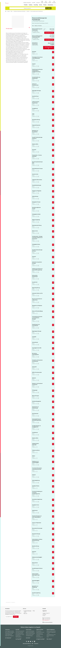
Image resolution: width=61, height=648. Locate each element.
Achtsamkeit (34, 366)
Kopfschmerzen (35, 510)
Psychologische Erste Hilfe (36, 347)
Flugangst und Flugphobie (36, 190)
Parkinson (34, 474)
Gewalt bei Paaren (35, 96)
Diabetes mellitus (35, 144)
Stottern (33, 455)
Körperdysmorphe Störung (36, 225)
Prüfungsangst (34, 390)
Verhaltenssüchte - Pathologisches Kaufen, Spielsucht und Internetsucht (37, 237)
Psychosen (34, 256)
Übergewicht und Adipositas (37, 305)
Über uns (25, 613)
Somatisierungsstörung (36, 592)
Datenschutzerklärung (27, 643)
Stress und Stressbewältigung (37, 311)
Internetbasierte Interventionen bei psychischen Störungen (37, 317)
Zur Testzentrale (8, 637)
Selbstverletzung (35, 196)
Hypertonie (34, 551)
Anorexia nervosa (35, 174)
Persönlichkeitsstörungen (36, 185)
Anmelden (16, 616)
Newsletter (38, 2)
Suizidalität (34, 336)
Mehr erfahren (49, 639)
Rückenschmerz (35, 562)
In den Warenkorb (48, 32)
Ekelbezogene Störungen (36, 90)
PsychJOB (33, 2)
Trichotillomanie (35, 432)
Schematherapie (35, 342)
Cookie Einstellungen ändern (27, 611)
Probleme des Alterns (36, 450)
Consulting (36, 4)
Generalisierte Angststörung (37, 499)
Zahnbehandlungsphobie (36, 401)
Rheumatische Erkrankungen (37, 528)
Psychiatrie (28, 11)
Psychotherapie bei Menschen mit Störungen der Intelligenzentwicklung (37, 70)
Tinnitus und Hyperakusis (36, 522)
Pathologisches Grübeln (36, 214)
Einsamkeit (34, 149)
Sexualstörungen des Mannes (37, 568)
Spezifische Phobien (35, 485)
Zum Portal (28, 637)
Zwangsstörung (35, 108)
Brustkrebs (34, 51)
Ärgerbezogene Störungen (36, 331)
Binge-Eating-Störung (36, 287)
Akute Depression (35, 413)
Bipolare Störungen (35, 395)
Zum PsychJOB (18, 639)
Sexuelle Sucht (34, 282)
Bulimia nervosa (35, 230)
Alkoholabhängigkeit (35, 580)
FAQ (34, 610)
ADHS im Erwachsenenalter (37, 372)
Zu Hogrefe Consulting (40, 639)
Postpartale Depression (36, 125)
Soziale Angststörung (36, 480)
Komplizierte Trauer (35, 504)
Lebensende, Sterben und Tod (37, 293)
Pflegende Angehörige (36, 219)
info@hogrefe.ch (46, 620)
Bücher (12, 11)
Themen (44, 4)
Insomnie (33, 63)
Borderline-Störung (35, 546)
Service (40, 4)
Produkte (25, 4)
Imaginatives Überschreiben (37, 179)
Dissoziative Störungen (36, 533)
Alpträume (34, 377)
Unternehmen (50, 4)
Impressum (36, 643)
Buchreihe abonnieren (48, 47)
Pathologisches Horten (36, 244)
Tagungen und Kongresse (27, 2)
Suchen (49, 8)
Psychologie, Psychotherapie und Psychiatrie (20, 11)
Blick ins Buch (9, 28)
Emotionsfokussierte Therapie (37, 168)
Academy (30, 4)
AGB (32, 643)
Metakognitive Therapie (36, 201)
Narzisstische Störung (36, 119)
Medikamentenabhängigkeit (37, 557)
